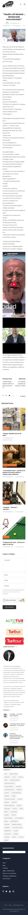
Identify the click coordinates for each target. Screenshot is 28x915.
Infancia (7, 802)
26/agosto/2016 (14, 730)
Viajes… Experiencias (8, 870)
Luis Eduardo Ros (14, 23)
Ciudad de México (9, 786)
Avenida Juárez (13, 773)
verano (14, 837)
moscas (15, 808)
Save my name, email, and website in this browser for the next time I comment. (13, 591)
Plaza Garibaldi (19, 818)
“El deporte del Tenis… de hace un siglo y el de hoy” (14, 543)
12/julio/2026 (19, 547)
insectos (14, 802)
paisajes (14, 815)
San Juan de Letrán (17, 827)
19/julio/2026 (19, 512)
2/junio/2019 (6, 25)
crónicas (19, 789)
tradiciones (8, 833)
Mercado (19, 805)
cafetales (7, 777)
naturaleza (14, 811)
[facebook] (3, 891)
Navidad (7, 815)
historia (20, 799)
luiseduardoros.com (18, 905)
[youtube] (10, 891)
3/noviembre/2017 (14, 742)
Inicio (4, 863)
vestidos (21, 837)
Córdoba (7, 796)
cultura (7, 792)
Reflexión (7, 824)
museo (21, 808)
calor (13, 777)
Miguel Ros (7, 808)
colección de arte (9, 789)
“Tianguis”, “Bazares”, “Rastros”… (10, 508)
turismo (16, 833)
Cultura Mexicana (16, 792)
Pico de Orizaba (8, 818)
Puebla (6, 821)
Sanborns (7, 827)
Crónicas (6, 427)
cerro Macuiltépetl (9, 783)
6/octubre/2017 (13, 720)
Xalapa (6, 840)
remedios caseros (16, 824)
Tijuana (16, 830)
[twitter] (6, 891)
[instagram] (13, 891)
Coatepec (18, 786)
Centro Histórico (14, 780)
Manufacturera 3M (9, 805)
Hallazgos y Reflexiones (9, 876)
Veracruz (7, 837)
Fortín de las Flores (10, 799)
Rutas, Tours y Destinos (10, 464)
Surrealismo (8, 830)
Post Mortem (16, 25)
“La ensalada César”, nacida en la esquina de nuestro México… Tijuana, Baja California (14, 472)
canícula (20, 777)
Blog (4, 865)
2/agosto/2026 (7, 440)
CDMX (6, 780)
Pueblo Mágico (14, 821)
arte (6, 773)
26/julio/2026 (19, 477)
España (13, 796)
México (6, 811)
